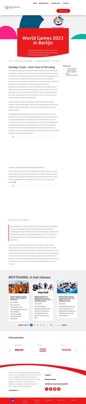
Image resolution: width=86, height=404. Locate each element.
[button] (76, 350)
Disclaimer (73, 400)
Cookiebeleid (49, 400)
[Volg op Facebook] (46, 389)
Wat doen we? (43, 3)
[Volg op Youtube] (54, 389)
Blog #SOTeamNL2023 (72, 74)
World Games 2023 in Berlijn (71, 71)
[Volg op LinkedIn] (58, 389)
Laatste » (64, 325)
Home (35, 3)
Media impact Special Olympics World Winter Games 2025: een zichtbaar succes (67, 299)
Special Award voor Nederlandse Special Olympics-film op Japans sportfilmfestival (42, 299)
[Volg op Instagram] (50, 389)
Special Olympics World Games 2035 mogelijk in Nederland (18, 298)
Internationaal (71, 68)
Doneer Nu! (63, 11)
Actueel (65, 3)
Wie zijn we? (56, 3)
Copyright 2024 (61, 400)
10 (51, 325)
